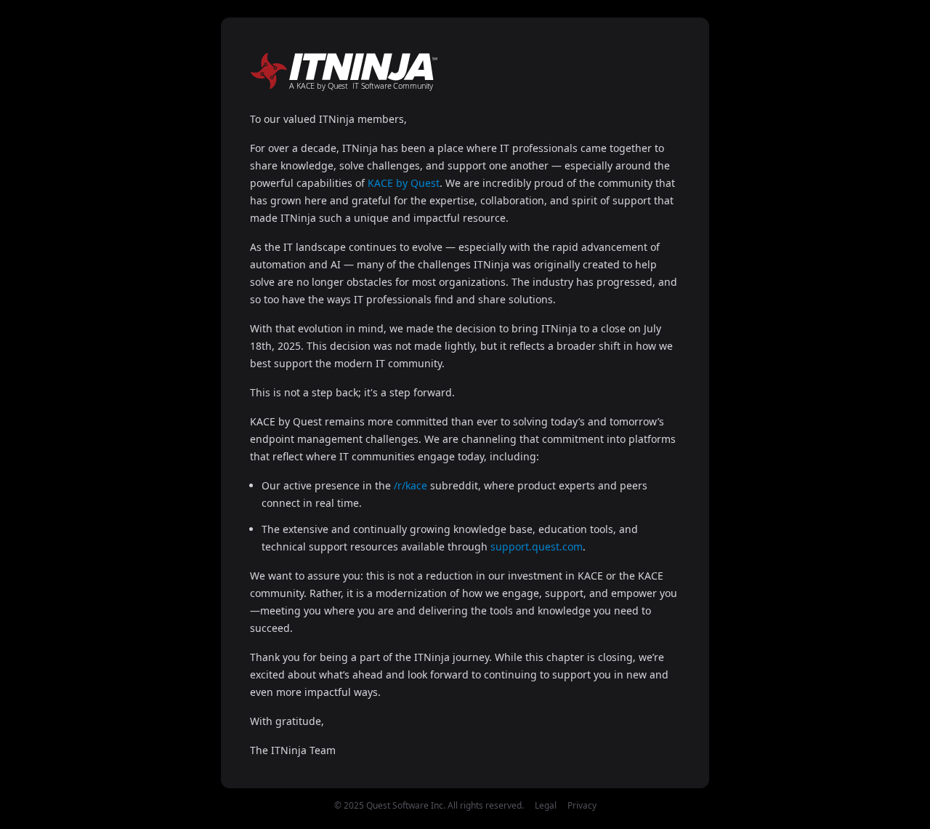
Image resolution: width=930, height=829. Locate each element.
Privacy (582, 805)
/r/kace (410, 485)
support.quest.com (536, 546)
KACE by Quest (404, 183)
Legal (546, 805)
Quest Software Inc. (405, 805)
